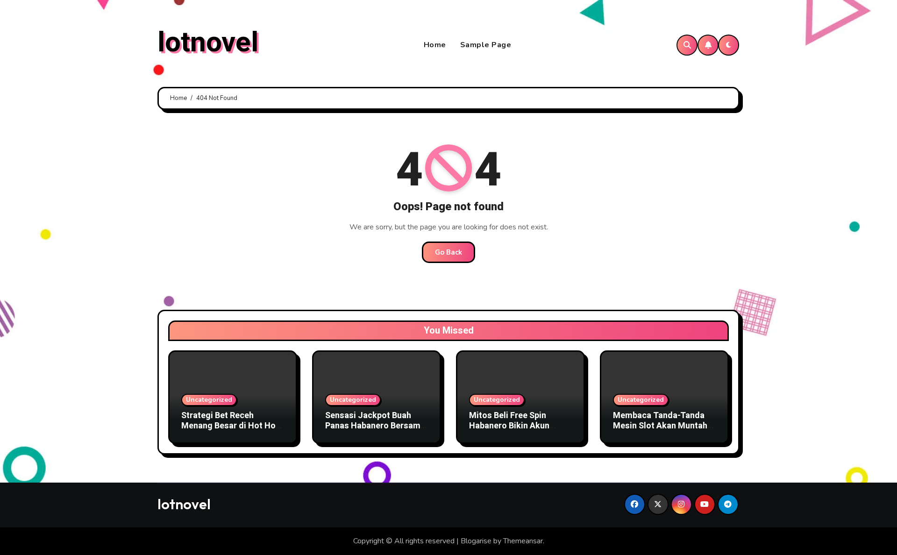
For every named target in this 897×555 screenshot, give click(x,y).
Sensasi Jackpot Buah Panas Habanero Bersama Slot (375, 425)
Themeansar (523, 541)
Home (435, 45)
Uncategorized (209, 399)
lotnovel (207, 42)
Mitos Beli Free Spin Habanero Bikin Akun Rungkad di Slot (509, 425)
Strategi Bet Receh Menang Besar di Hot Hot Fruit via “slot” (230, 425)
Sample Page (486, 45)
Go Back (448, 252)
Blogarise (476, 541)
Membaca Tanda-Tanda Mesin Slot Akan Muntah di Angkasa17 (660, 425)
